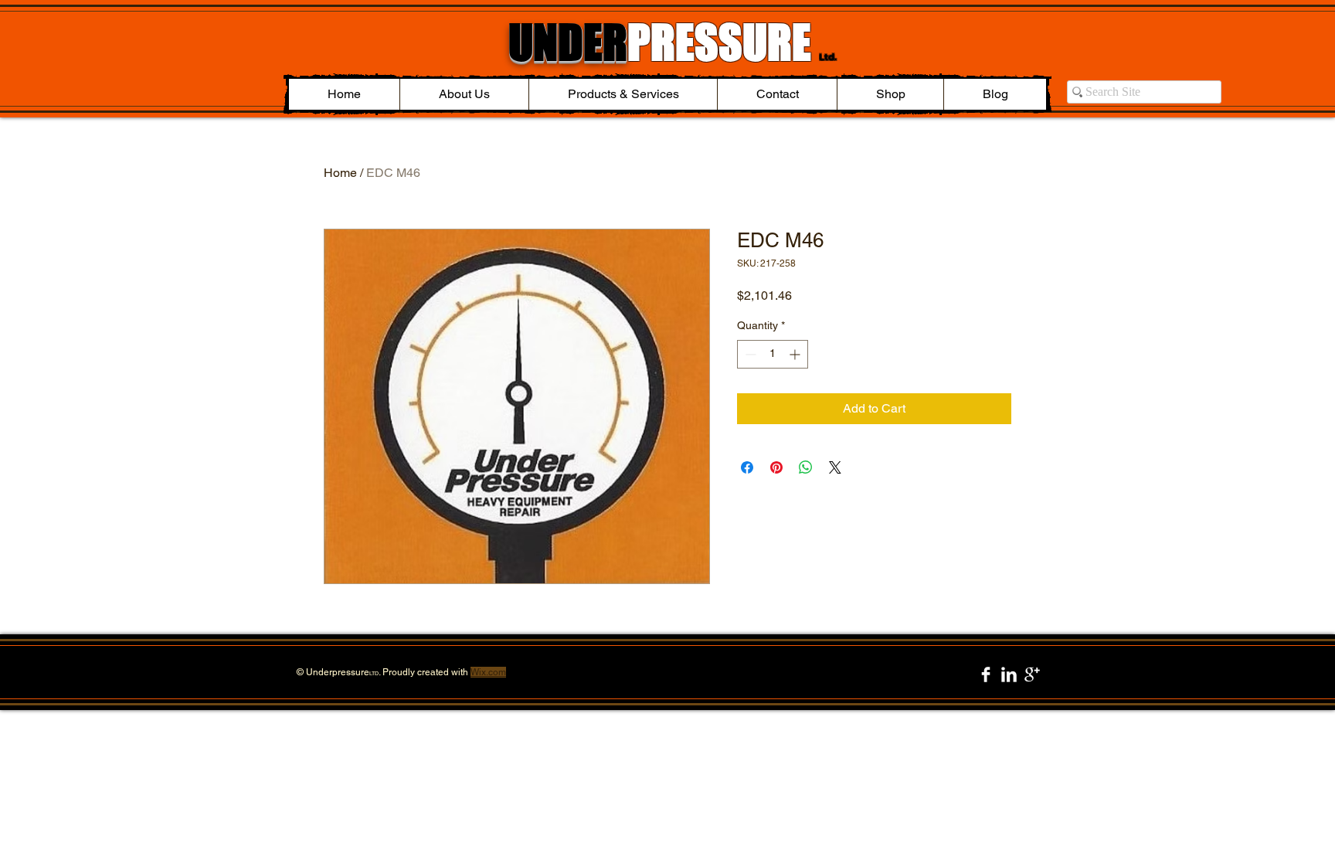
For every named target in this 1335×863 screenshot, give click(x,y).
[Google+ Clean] (1032, 674)
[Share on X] (835, 467)
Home (340, 172)
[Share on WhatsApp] (806, 467)
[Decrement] (749, 354)
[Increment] (796, 354)
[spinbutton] (772, 354)
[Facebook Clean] (986, 674)
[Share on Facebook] (747, 467)
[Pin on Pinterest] (776, 467)
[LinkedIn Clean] (1009, 674)
